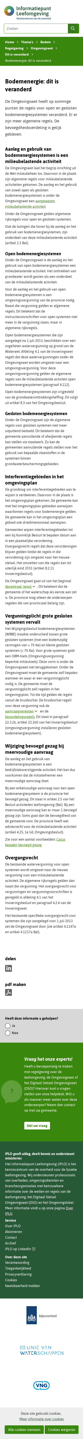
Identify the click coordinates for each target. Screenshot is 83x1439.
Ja (13, 1026)
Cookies (11, 1280)
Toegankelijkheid (18, 1268)
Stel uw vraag (37, 1126)
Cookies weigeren (61, 1430)
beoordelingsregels (20, 717)
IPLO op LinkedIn (20, 1249)
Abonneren (13, 1232)
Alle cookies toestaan (24, 1430)
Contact (11, 1237)
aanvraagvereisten (22, 711)
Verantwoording (17, 1262)
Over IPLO (13, 1226)
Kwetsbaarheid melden (22, 1286)
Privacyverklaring (18, 1274)
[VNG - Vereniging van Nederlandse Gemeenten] (41, 1385)
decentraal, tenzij (21, 586)
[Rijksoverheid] (41, 1315)
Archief (10, 1243)
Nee (15, 1033)
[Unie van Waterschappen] (41, 1350)
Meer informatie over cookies (41, 1419)
